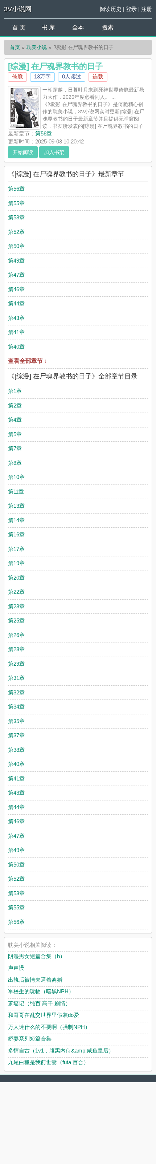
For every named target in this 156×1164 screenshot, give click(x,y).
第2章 (15, 405)
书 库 (48, 27)
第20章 (16, 578)
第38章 (16, 750)
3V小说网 (18, 9)
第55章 (16, 203)
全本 (78, 27)
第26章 (16, 635)
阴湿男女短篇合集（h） (36, 956)
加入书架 (54, 152)
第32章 (16, 692)
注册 (146, 9)
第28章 (16, 649)
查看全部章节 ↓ (27, 361)
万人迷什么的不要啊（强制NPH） (49, 1027)
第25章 (16, 620)
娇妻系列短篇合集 (30, 1038)
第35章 (16, 721)
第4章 (15, 420)
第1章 (15, 391)
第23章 (16, 606)
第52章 (16, 232)
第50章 (16, 246)
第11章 (16, 491)
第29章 (16, 664)
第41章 (16, 332)
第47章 (16, 275)
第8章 (15, 463)
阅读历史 (111, 9)
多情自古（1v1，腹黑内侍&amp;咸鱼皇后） (61, 1050)
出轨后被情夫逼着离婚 (35, 980)
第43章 (16, 318)
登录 (131, 9)
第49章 (16, 260)
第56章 (43, 133)
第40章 (16, 347)
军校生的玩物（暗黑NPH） (41, 991)
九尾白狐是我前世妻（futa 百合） (48, 1062)
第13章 (16, 506)
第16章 (16, 534)
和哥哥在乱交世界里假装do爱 (43, 1015)
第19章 (16, 563)
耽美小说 (36, 47)
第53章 (16, 217)
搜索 (108, 27)
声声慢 (16, 968)
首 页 (18, 27)
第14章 (16, 520)
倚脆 (17, 76)
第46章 (16, 289)
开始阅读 (23, 152)
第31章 (16, 678)
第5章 (15, 434)
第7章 (15, 448)
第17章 (16, 549)
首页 (15, 47)
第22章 (16, 592)
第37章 (16, 735)
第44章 (16, 303)
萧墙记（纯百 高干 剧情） (39, 1003)
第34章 (16, 706)
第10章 (16, 477)
